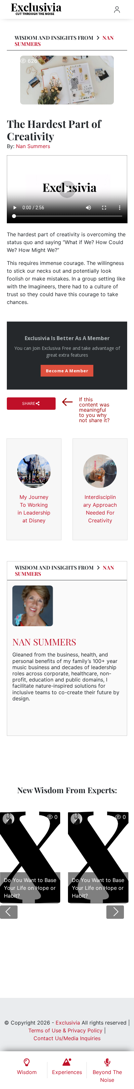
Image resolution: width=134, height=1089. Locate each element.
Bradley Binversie (26, 832)
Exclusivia (68, 1022)
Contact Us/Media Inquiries (67, 1038)
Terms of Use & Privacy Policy (65, 1030)
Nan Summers (33, 146)
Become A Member (67, 371)
